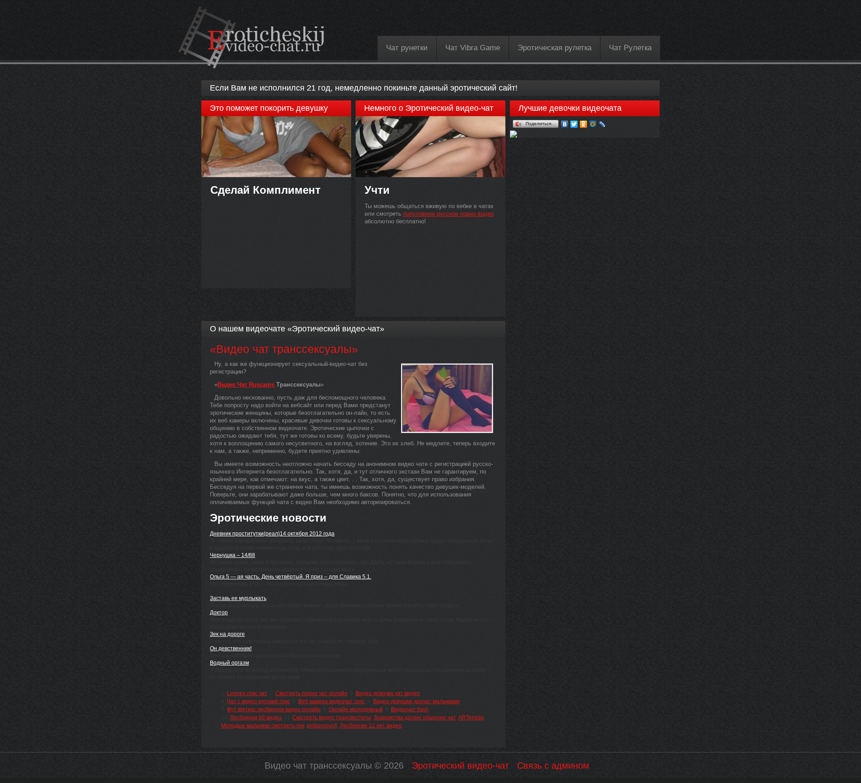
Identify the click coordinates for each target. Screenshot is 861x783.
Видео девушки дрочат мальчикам (416, 701)
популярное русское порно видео (448, 213)
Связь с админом (553, 765)
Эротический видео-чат (460, 765)
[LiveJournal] (602, 124)
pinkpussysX (322, 725)
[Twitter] (574, 124)
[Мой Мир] (593, 124)
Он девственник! (231, 648)
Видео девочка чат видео (388, 693)
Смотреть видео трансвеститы (331, 717)
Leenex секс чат (247, 693)
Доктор (219, 612)
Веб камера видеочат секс (331, 701)
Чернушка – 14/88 (232, 555)
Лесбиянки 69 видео (256, 717)
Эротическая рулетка (554, 48)
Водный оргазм (229, 663)
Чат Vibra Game (472, 48)
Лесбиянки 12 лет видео (371, 725)
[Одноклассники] (583, 124)
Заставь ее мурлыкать (238, 598)
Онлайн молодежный (356, 709)
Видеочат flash (410, 709)
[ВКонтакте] (565, 124)
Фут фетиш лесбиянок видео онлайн (274, 709)
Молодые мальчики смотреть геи (262, 725)
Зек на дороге (227, 634)
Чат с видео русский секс (258, 701)
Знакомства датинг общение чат (415, 717)
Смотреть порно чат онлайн (311, 693)
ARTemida (471, 717)
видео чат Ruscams (245, 384)
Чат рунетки (407, 48)
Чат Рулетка (630, 48)
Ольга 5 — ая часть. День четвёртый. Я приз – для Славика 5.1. (290, 577)
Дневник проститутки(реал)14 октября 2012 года (272, 534)
